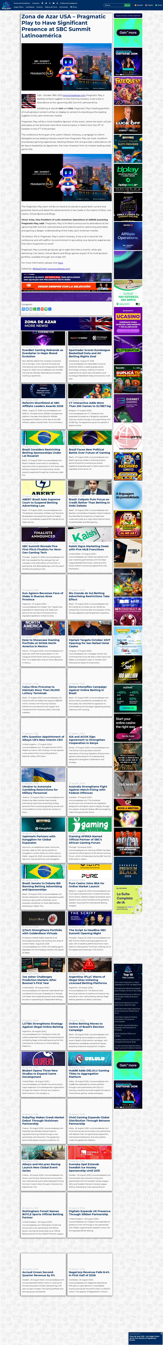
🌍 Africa (73, 7)
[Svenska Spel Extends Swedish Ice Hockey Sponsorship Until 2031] (90, 1152)
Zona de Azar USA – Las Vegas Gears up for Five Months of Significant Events (144, 1338)
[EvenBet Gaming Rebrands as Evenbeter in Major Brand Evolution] (43, 338)
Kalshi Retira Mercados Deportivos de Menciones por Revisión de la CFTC (127, 1011)
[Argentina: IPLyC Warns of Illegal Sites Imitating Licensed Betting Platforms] (90, 965)
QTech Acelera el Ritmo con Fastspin (125, 1035)
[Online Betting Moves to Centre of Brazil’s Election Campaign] (90, 1012)
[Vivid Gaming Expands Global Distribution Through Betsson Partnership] (90, 1106)
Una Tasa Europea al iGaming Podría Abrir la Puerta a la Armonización (126, 1019)
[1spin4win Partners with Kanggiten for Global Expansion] (43, 825)
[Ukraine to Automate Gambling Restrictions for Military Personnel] (43, 775)
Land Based (30, 7)
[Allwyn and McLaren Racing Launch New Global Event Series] (43, 1152)
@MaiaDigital (40, 268)
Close (161, 1333)
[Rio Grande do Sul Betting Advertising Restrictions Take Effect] (90, 581)
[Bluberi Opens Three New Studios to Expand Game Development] (43, 1059)
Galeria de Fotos (51, 7)
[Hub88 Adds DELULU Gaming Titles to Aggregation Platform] (90, 1059)
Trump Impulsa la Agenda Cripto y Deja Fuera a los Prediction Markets (128, 1047)
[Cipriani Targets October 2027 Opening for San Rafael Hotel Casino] (90, 628)
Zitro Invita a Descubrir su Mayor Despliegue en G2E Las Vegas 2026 (128, 983)
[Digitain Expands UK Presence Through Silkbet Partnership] (90, 1199)
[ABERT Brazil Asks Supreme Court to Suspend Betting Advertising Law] (43, 488)
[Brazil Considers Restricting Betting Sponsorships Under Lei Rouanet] (43, 438)
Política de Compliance (68, 3)
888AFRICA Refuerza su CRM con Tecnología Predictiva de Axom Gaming (127, 997)
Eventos (40, 7)
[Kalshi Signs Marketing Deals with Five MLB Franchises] (90, 534)
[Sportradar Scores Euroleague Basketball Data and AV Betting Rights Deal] (90, 338)
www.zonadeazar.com (74, 95)
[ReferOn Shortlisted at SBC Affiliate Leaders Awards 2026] (43, 391)
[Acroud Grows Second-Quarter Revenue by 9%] (43, 1260)
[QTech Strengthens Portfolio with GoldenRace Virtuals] (43, 918)
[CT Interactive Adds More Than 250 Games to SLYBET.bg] (90, 391)
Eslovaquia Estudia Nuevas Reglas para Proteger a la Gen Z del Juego (128, 989)
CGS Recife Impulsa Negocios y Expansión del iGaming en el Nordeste (126, 1027)
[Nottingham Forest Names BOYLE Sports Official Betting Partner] (43, 1199)
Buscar (127, 5)
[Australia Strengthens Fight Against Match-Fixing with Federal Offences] (90, 775)
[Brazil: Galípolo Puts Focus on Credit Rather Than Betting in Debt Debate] (90, 488)
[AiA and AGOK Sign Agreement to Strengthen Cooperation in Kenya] (90, 725)
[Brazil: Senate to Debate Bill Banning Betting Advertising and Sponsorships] (43, 871)
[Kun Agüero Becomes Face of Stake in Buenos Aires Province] (43, 581)
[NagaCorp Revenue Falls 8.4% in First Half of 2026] (90, 1260)
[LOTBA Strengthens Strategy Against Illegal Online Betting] (43, 1012)
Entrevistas (63, 7)
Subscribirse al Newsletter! (128, 16)
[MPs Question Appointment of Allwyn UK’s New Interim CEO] (43, 725)
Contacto (35, 3)
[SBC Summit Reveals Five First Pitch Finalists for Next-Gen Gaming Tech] (43, 534)
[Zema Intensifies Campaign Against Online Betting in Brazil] (90, 675)
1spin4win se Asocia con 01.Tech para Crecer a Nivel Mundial (126, 1004)
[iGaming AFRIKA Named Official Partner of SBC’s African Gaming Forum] (90, 825)
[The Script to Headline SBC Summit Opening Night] (90, 918)
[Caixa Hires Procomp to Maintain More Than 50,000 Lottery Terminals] (43, 675)
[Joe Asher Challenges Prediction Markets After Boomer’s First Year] (43, 965)
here (60, 263)
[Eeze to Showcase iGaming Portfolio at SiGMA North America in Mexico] (43, 628)
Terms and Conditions (22, 3)
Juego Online (18, 7)
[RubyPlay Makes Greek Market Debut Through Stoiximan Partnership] (43, 1106)
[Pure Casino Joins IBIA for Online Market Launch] (90, 871)
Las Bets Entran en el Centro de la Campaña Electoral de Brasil (127, 1041)
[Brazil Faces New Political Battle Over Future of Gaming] (90, 438)
